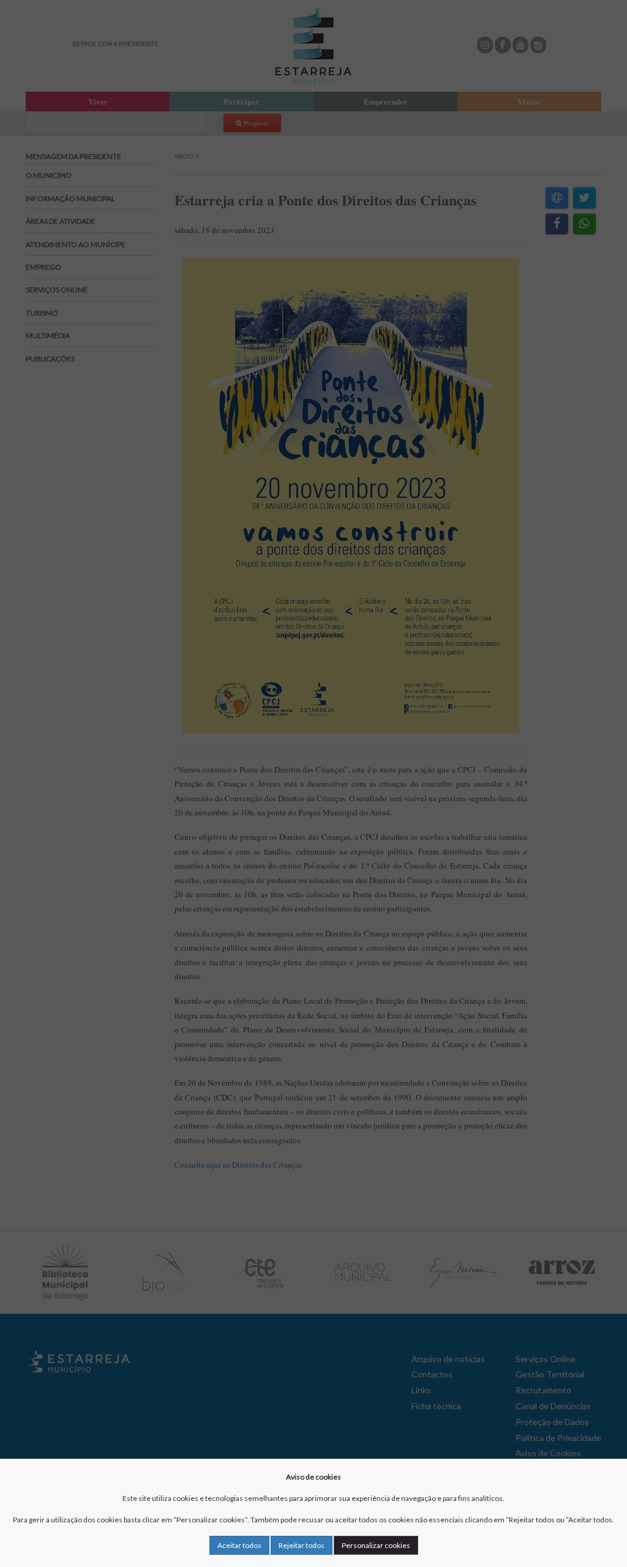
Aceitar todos (239, 1545)
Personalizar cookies (376, 1545)
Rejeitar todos (302, 1545)
